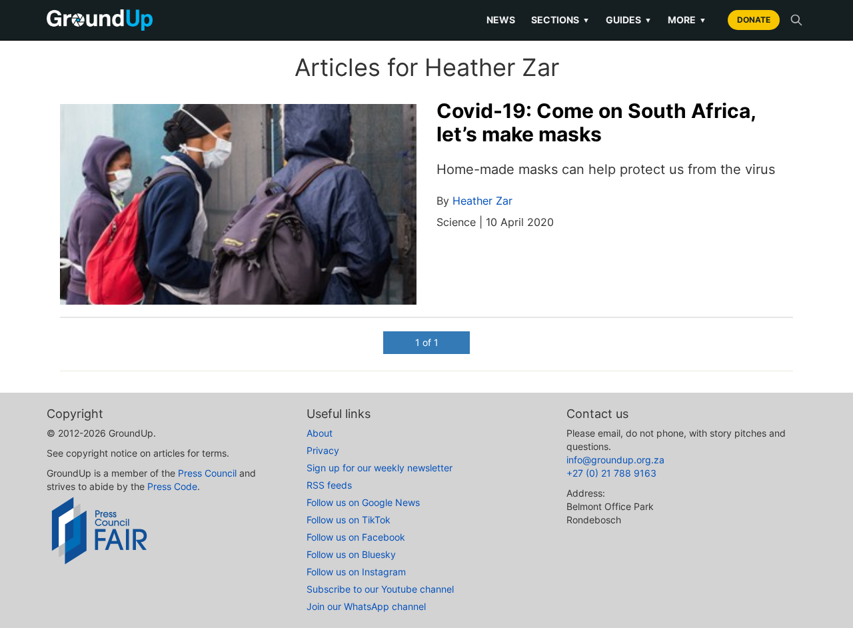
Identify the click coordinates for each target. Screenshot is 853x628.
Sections (560, 19)
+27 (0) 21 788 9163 (611, 473)
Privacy (323, 450)
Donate (753, 20)
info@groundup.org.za (615, 459)
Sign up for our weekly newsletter (379, 467)
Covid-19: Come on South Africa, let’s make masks (596, 122)
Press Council (207, 473)
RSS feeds (329, 485)
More (687, 19)
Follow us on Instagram (356, 571)
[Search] (796, 20)
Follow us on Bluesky (351, 554)
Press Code (172, 486)
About (320, 433)
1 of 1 (426, 342)
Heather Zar (482, 200)
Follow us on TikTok (349, 519)
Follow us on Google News (363, 502)
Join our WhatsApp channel (366, 606)
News (500, 19)
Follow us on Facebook (356, 537)
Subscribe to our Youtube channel (380, 589)
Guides (629, 19)
